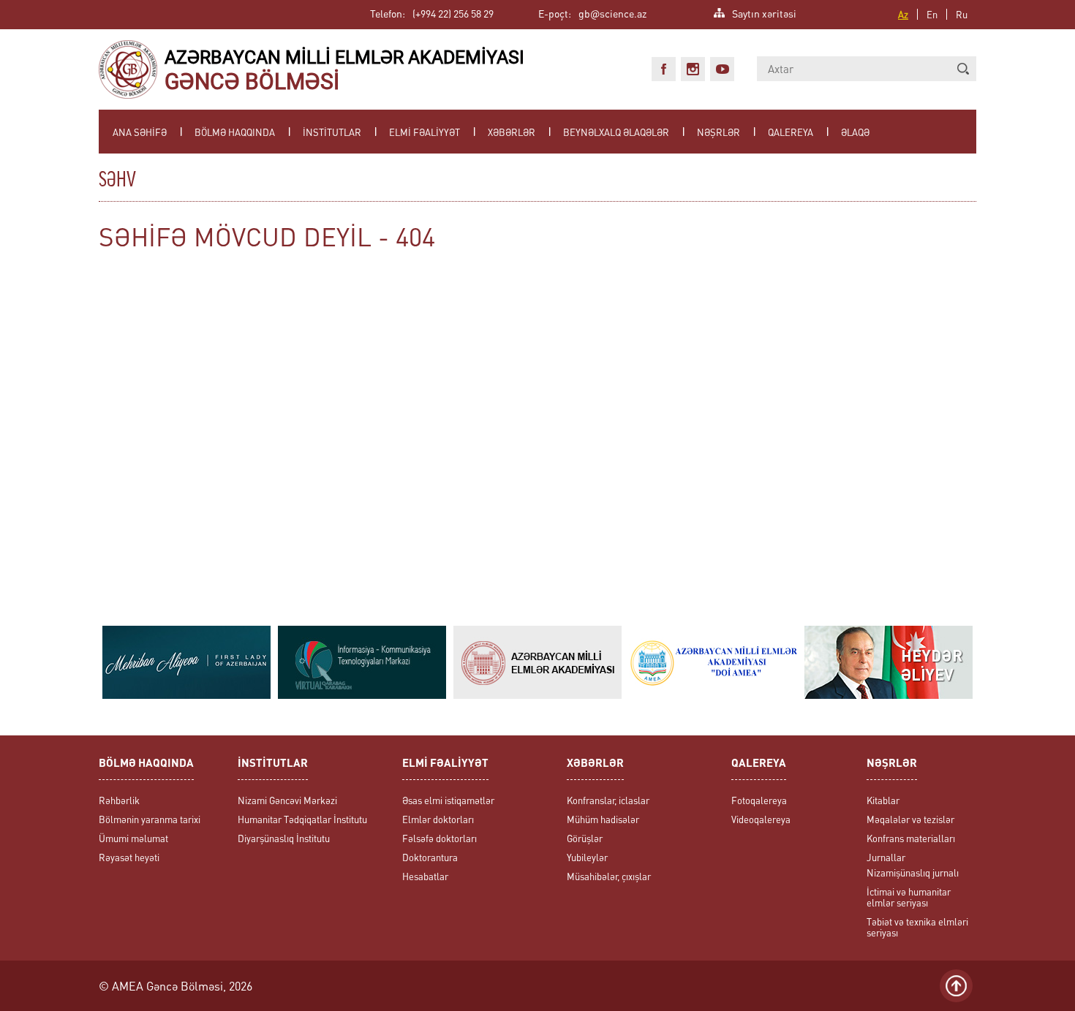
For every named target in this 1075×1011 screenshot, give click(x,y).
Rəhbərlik (119, 800)
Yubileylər (587, 857)
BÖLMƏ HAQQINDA (235, 132)
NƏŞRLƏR (718, 132)
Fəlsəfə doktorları (439, 838)
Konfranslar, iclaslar (608, 800)
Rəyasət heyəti (129, 857)
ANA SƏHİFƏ (140, 132)
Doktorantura (430, 857)
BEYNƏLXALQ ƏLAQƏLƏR (616, 132)
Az (903, 14)
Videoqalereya (761, 819)
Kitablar (883, 800)
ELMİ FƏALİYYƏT (424, 132)
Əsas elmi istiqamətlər (448, 800)
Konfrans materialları (911, 838)
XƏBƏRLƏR (511, 132)
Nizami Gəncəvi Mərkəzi (287, 800)
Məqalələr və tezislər (910, 819)
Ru (962, 14)
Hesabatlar (425, 876)
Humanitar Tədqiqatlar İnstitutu (302, 819)
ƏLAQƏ (855, 132)
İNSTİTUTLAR (332, 132)
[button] (963, 69)
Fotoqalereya (759, 800)
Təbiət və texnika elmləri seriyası (917, 927)
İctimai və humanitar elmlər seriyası (909, 897)
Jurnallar (886, 857)
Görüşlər (585, 838)
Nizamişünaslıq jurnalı (913, 872)
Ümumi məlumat (133, 838)
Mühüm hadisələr (603, 819)
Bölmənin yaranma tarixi (149, 819)
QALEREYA (790, 132)
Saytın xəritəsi (764, 12)
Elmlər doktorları (438, 819)
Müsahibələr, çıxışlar (609, 876)
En (932, 14)
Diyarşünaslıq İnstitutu (284, 838)
